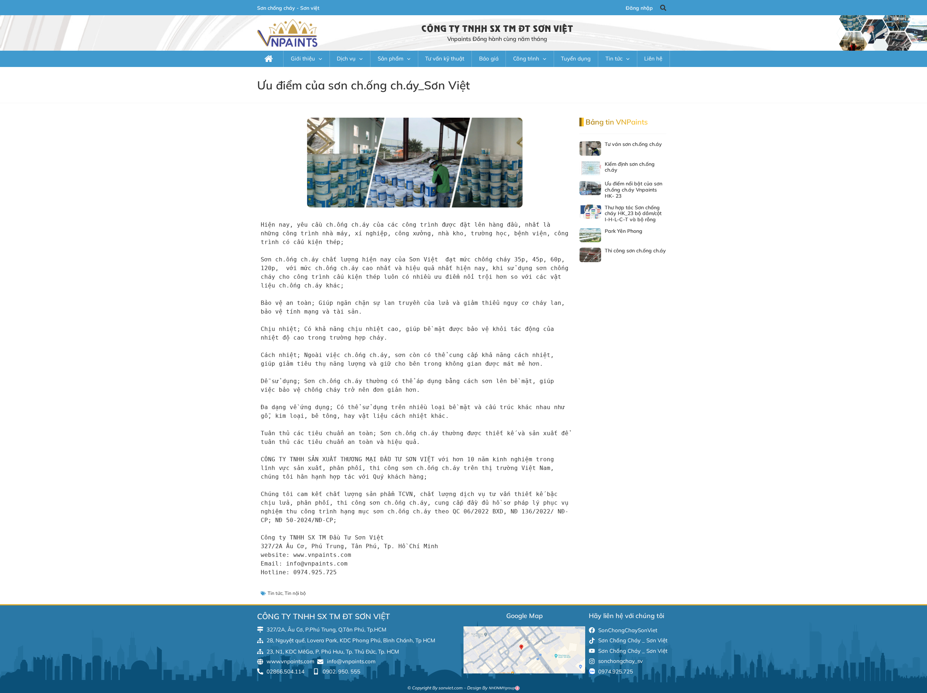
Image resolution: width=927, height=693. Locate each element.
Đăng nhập (639, 8)
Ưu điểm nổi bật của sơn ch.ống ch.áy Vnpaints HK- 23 (633, 189)
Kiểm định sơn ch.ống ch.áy (630, 167)
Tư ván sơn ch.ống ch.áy (633, 144)
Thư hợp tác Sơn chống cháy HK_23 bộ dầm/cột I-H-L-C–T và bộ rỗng (633, 213)
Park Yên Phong (623, 231)
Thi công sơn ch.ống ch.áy (635, 250)
